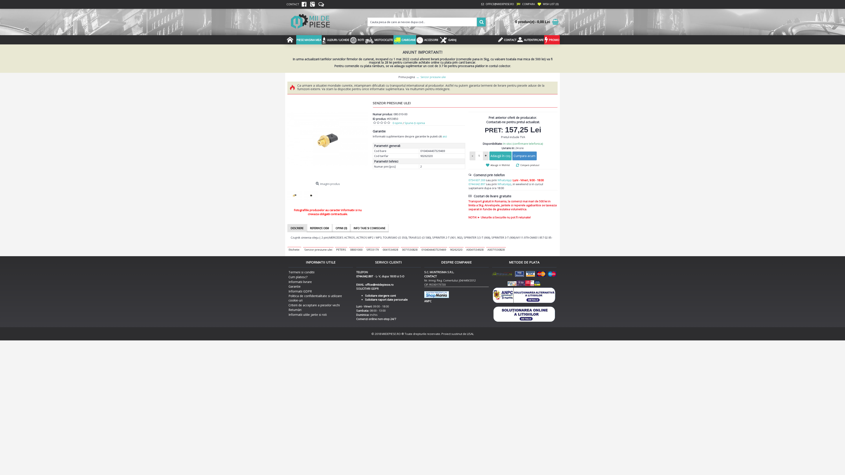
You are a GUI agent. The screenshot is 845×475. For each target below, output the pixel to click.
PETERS (341, 250)
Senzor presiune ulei (318, 250)
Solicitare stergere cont (380, 296)
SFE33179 (372, 250)
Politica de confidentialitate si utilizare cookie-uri (315, 298)
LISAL (470, 334)
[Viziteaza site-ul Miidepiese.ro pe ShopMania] (436, 297)
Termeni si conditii (301, 272)
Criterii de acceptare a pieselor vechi (314, 305)
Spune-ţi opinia (414, 123)
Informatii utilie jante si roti (307, 314)
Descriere (297, 228)
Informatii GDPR (300, 291)
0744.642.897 (476, 184)
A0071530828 (496, 250)
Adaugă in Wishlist (500, 165)
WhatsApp (504, 180)
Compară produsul (529, 165)
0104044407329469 (433, 250)
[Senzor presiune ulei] (327, 139)
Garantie (294, 286)
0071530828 (409, 250)
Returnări (294, 310)
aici (445, 136)
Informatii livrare (300, 282)
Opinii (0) (341, 228)
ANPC (428, 301)
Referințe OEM (319, 228)
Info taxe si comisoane (369, 228)
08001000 (356, 250)
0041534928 (390, 250)
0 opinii (397, 123)
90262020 (456, 250)
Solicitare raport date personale (386, 299)
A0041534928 (474, 250)
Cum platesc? (297, 277)
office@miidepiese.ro (379, 285)
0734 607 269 (476, 180)
